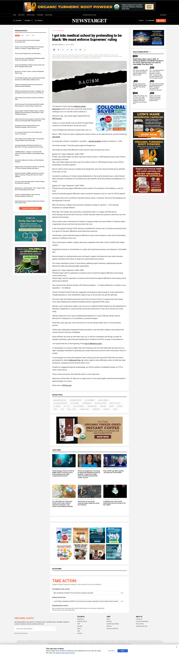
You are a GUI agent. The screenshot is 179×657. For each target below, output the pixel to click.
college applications (104, 55)
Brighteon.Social (82, 621)
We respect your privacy (21, 633)
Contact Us (139, 619)
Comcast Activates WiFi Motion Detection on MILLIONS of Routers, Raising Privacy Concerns (29, 146)
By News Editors (58, 45)
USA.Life (79, 633)
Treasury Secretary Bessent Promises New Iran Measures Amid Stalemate (28, 85)
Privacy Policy (140, 624)
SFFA (63, 58)
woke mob (93, 58)
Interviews (40, 15)
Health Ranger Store (141, 626)
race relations (108, 56)
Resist (59, 58)
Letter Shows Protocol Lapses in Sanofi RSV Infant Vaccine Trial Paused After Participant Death (30, 119)
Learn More (111, 651)
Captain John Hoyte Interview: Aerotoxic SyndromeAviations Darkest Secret (155, 98)
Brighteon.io (80, 619)
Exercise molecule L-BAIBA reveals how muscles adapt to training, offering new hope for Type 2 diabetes (29, 174)
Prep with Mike (31, 15)
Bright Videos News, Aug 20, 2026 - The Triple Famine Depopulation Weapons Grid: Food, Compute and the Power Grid (140, 99)
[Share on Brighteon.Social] (54, 50)
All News (109, 621)
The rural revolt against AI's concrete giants (28, 53)
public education (98, 56)
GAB (78, 631)
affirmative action (73, 55)
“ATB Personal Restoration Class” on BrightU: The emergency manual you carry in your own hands (29, 92)
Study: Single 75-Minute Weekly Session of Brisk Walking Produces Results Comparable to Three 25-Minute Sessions (29, 112)
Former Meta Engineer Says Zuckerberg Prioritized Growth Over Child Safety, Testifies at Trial (30, 78)
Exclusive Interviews (112, 628)
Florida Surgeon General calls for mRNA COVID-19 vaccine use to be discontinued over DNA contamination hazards (63, 473)
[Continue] (53, 628)
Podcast (109, 626)
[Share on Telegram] (67, 50)
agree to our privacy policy (65, 653)
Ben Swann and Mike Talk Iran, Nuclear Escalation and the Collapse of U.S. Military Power (140, 73)
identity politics (76, 56)
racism (120, 56)
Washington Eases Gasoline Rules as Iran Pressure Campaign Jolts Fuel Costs (27, 126)
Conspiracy (60, 30)
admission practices (62, 55)
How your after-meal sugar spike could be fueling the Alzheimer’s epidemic (29, 182)
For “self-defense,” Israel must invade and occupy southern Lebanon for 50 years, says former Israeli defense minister (62, 504)
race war (115, 56)
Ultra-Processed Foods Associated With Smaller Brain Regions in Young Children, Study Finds (29, 105)
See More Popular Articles (30, 208)
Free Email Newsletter (142, 621)
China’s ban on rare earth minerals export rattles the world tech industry (88, 503)
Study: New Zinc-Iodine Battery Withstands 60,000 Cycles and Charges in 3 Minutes (30, 59)
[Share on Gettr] (80, 50)
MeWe (79, 628)
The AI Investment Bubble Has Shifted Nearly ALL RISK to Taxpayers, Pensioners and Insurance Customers (156, 87)
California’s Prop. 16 (76, 360)
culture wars (114, 55)
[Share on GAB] (72, 50)
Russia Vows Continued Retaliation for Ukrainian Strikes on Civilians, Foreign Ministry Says (29, 47)
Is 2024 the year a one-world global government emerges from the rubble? (114, 503)
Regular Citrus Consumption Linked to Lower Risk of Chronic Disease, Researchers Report (29, 167)
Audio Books (48, 15)
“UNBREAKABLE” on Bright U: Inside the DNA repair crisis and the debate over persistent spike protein (29, 153)
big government (83, 55)
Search (164, 15)
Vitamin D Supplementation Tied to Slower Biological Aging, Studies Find (27, 195)
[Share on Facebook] (59, 50)
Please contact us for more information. (63, 610)
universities (85, 58)
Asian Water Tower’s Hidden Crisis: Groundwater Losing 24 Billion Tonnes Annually (29, 139)
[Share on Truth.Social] (76, 50)
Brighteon (21, 15)
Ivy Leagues (85, 56)
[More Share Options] (85, 50)
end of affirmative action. (93, 344)
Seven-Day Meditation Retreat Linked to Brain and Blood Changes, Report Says (29, 65)
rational (54, 58)
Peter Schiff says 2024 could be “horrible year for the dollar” (113, 471)
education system (66, 56)
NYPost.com (56, 119)
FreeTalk (79, 626)
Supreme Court (77, 58)
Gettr (78, 624)
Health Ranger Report (141, 52)
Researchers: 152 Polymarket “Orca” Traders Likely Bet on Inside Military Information (30, 188)
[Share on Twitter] (63, 50)
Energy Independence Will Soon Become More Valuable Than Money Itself (140, 86)
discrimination (56, 56)
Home (14, 15)
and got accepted (95, 141)
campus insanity (93, 55)
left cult (91, 56)
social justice (69, 58)
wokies (98, 58)
